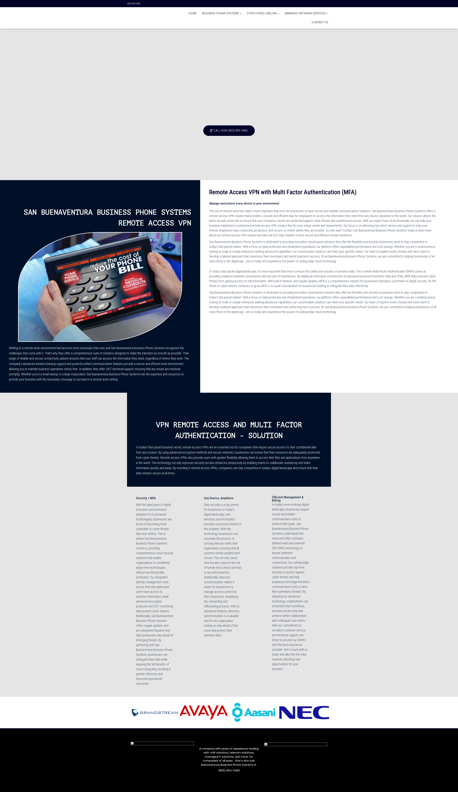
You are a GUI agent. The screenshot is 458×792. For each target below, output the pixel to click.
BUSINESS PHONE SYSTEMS (221, 13)
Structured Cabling (262, 13)
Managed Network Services (306, 13)
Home (193, 13)
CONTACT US (320, 22)
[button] (229, 130)
